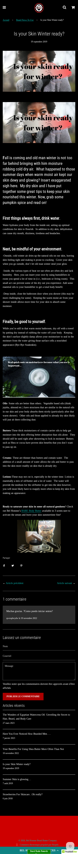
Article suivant (64, 583)
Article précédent (14, 583)
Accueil (6, 20)
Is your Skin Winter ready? (16, 764)
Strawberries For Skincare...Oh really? (22, 794)
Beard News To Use (25, 20)
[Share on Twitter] (13, 565)
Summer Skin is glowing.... (17, 779)
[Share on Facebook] (4, 565)
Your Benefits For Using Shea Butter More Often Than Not (33, 749)
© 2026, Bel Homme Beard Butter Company (38, 840)
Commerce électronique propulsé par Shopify (39, 844)
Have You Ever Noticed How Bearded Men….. (27, 733)
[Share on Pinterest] (21, 565)
